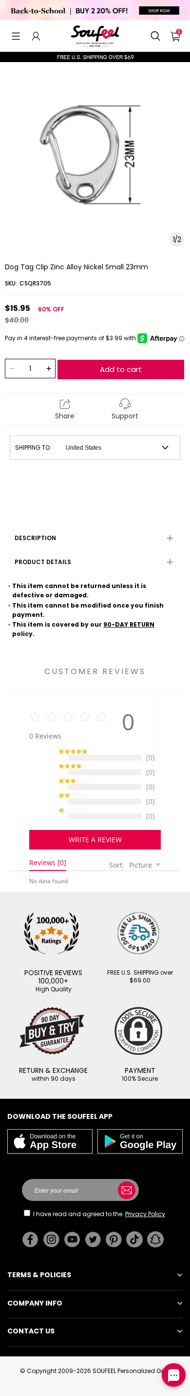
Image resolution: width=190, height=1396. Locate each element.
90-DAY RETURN (128, 624)
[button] (15, 36)
